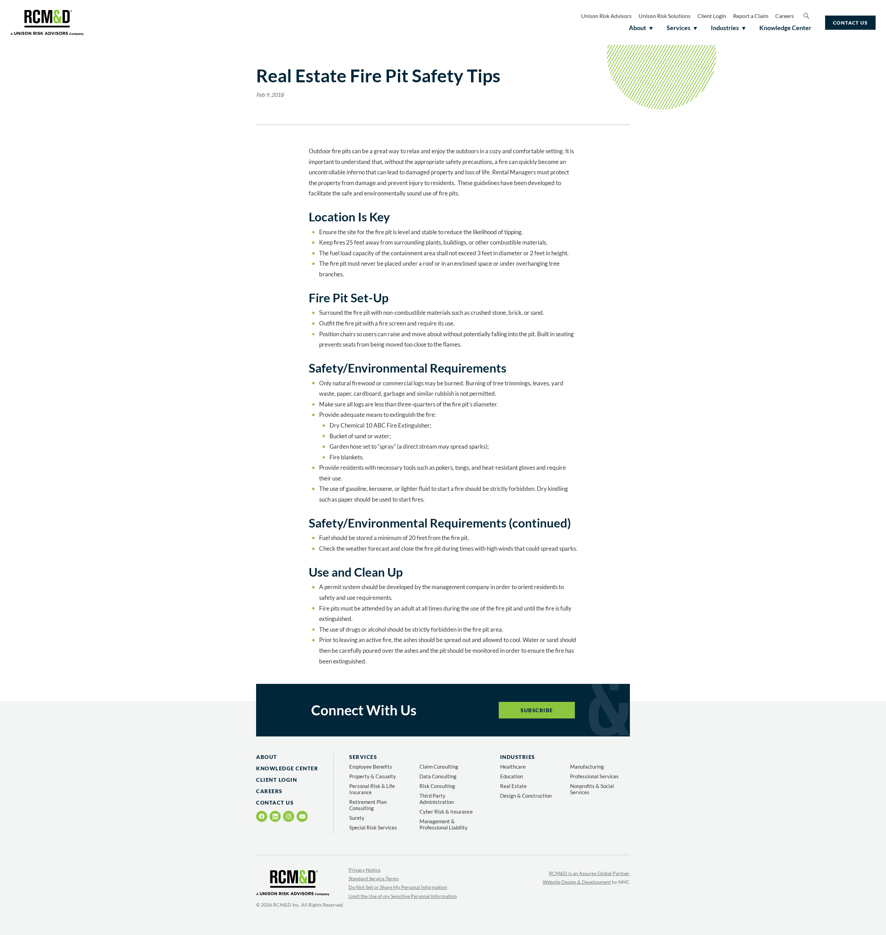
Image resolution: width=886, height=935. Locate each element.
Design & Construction (526, 795)
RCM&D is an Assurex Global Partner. (589, 873)
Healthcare (513, 766)
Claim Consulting (438, 766)
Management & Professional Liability (443, 824)
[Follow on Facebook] (262, 816)
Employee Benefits (370, 766)
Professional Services (594, 776)
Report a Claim (750, 15)
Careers (784, 15)
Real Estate (513, 786)
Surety (356, 818)
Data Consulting (437, 776)
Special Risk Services (373, 827)
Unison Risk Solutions (664, 15)
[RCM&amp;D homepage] (47, 22)
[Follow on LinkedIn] (275, 816)
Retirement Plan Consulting (368, 805)
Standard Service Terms (374, 878)
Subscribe (537, 710)
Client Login (711, 15)
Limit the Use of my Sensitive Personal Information (403, 896)
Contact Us (850, 23)
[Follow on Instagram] (288, 816)
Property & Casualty (372, 776)
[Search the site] (806, 15)
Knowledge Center (287, 768)
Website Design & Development (577, 882)
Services (363, 757)
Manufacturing (587, 766)
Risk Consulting (437, 786)
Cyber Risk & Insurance (446, 811)
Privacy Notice (364, 870)
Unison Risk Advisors (606, 15)
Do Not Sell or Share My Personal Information (398, 887)
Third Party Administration (436, 798)
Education (511, 776)
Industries (517, 757)
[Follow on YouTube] (302, 816)
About (266, 757)
